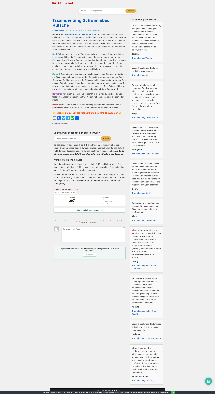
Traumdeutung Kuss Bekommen (146, 338)
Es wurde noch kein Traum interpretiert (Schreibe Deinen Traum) (77, 30)
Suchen (131, 11)
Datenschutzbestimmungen (110, 390)
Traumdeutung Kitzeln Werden (145, 117)
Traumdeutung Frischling (143, 380)
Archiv (98, 390)
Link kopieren (89, 255)
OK (173, 392)
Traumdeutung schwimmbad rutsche (81, 34)
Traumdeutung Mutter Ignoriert (145, 154)
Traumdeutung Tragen (142, 58)
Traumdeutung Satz (140, 75)
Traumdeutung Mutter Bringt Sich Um (144, 312)
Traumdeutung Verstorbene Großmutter (144, 267)
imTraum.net (62, 3)
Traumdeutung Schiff (141, 193)
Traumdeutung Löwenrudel (144, 220)
